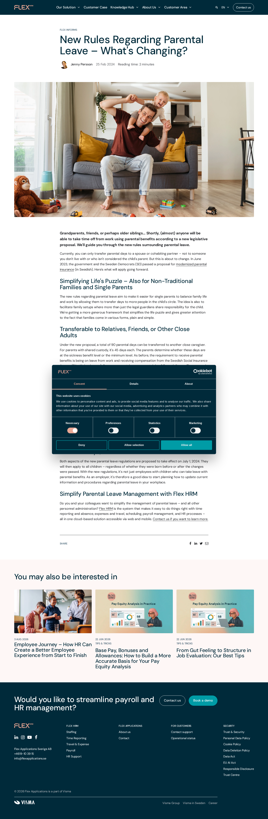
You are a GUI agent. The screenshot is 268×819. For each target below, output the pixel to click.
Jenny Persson (82, 64)
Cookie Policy (232, 744)
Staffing (71, 732)
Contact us (243, 7)
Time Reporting (76, 738)
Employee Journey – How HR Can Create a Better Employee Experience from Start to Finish (53, 650)
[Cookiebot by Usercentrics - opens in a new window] (196, 372)
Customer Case (95, 7)
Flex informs (68, 29)
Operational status (183, 738)
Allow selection (134, 445)
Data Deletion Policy (236, 750)
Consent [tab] (79, 383)
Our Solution (66, 7)
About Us (149, 7)
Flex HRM (72, 725)
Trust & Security (233, 732)
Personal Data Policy (236, 738)
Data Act (229, 756)
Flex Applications (130, 725)
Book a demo (203, 700)
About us (125, 732)
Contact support (182, 732)
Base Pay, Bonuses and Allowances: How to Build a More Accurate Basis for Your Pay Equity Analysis (133, 658)
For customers (181, 725)
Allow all (186, 445)
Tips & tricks (103, 643)
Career (213, 803)
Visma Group (171, 803)
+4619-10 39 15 (24, 754)
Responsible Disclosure (238, 769)
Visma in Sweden (194, 803)
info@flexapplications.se (30, 758)
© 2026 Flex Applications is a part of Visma (42, 791)
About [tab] (189, 383)
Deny (81, 445)
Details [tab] (134, 383)
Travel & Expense (77, 744)
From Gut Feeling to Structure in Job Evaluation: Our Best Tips (213, 653)
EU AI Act (229, 763)
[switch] (113, 430)
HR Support (73, 756)
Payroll (70, 750)
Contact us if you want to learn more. (180, 519)
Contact (124, 738)
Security (228, 725)
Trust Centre (231, 775)
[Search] (216, 7)
